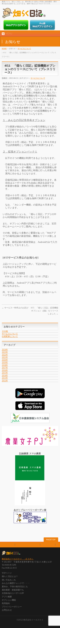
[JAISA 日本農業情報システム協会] (30, 421)
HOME (4, 48)
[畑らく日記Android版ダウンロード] (30, 396)
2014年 (5, 375)
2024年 (5, 350)
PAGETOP (51, 540)
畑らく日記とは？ (10, 576)
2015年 (5, 373)
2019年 (5, 362)
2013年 (5, 378)
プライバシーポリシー (28, 545)
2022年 (5, 355)
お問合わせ (48, 545)
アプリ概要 (7, 597)
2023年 (5, 352)
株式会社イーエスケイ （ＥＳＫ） (18, 559)
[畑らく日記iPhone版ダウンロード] (30, 408)
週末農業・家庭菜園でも (13, 590)
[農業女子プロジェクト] (30, 444)
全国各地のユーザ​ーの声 (13, 593)
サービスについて (24, 48)
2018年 (5, 365)
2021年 (5, 357)
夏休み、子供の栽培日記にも (15, 586)
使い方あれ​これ (9, 580)
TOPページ (7, 573)
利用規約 (8, 545)
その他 (5, 331)
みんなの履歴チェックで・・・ (16, 583)
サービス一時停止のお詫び (15, 308)
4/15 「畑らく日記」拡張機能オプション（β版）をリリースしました (44, 311)
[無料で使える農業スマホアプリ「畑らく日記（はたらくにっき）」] (24, 14)
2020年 (5, 360)
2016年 (5, 370)
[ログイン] (16, 29)
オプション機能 (9, 600)
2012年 (5, 381)
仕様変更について (10, 336)
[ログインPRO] (42, 29)
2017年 (5, 368)
